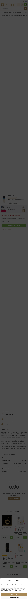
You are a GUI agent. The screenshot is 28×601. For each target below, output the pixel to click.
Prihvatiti (14, 594)
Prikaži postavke (14, 597)
